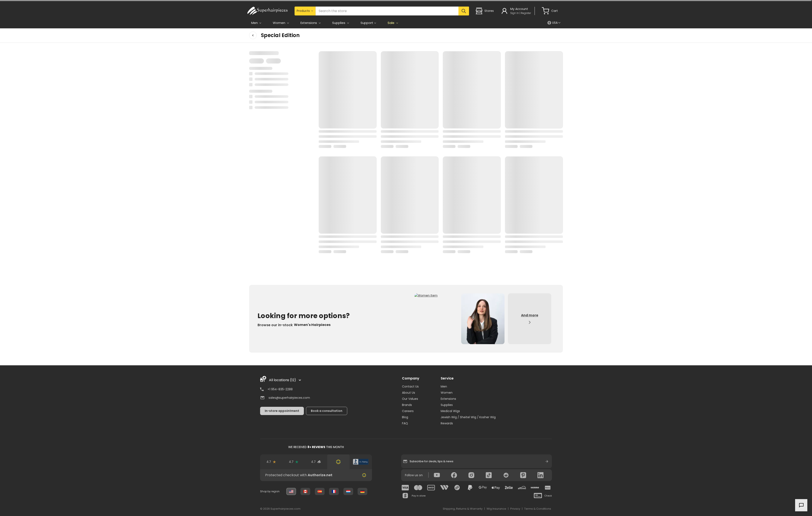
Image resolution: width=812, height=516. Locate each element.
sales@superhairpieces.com (289, 398)
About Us (408, 392)
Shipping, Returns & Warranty (463, 509)
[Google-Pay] (483, 487)
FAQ (405, 423)
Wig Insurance (496, 509)
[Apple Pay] (496, 487)
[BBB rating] (361, 461)
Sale (391, 23)
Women (447, 392)
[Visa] (405, 487)
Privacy (515, 509)
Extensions (448, 399)
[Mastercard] (418, 487)
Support (367, 23)
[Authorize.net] (338, 461)
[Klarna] (547, 487)
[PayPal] (470, 487)
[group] (316, 475)
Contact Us (410, 386)
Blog (405, 417)
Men (444, 386)
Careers (408, 411)
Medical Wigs (450, 411)
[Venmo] (535, 487)
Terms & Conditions (537, 509)
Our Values (410, 399)
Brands (407, 405)
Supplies (447, 405)
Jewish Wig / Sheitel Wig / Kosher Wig (468, 417)
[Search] (463, 11)
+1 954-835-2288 (280, 389)
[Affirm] (522, 487)
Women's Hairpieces (312, 324)
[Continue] (546, 461)
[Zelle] (509, 487)
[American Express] (431, 487)
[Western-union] (444, 487)
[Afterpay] (457, 487)
